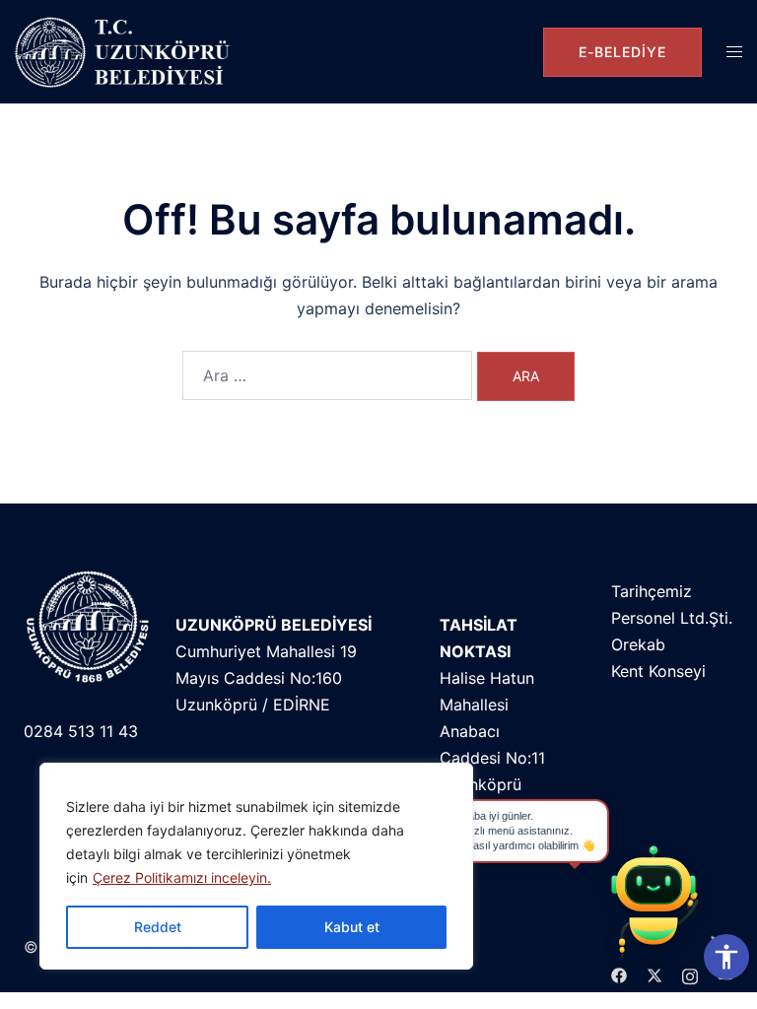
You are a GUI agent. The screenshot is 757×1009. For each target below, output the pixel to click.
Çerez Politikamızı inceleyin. (182, 877)
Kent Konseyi (658, 671)
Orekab (638, 644)
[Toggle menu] (734, 51)
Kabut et (351, 926)
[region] (256, 866)
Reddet (157, 926)
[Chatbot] (653, 905)
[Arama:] (327, 375)
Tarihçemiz (651, 591)
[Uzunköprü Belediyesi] (126, 52)
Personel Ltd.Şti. (671, 618)
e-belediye (622, 51)
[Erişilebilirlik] (726, 956)
